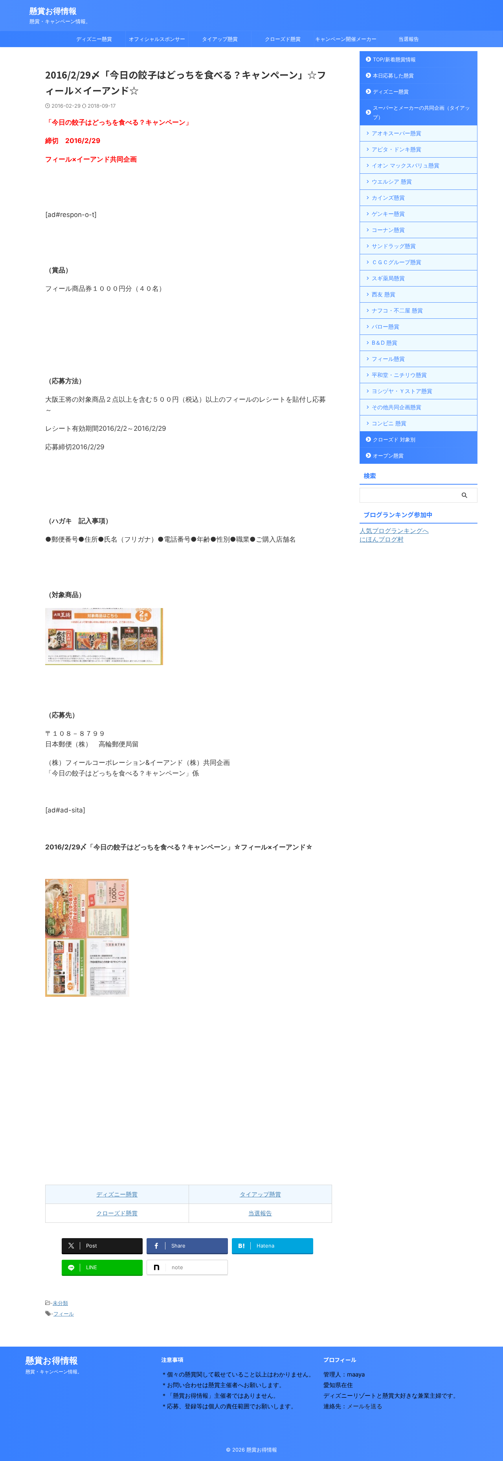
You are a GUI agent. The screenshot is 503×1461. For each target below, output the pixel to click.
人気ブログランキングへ (394, 531)
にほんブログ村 (382, 539)
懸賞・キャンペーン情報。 (54, 1372)
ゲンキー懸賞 (388, 213)
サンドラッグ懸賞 (394, 246)
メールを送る (364, 1406)
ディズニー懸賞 (94, 39)
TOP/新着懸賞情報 (394, 59)
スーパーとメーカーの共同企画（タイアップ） (421, 112)
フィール (63, 1313)
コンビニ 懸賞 (389, 423)
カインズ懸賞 (388, 197)
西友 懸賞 (383, 294)
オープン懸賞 (388, 455)
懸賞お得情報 (53, 11)
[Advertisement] (188, 1091)
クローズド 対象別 (394, 439)
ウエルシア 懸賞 (392, 181)
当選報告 (408, 39)
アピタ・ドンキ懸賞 (396, 149)
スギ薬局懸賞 (388, 278)
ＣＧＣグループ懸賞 (396, 262)
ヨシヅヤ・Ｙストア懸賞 (402, 391)
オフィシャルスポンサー (157, 39)
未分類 (60, 1303)
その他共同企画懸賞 (396, 407)
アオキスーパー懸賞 (396, 133)
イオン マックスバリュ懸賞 (405, 165)
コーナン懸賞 (388, 229)
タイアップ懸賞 (220, 39)
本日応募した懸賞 (393, 75)
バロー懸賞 (385, 326)
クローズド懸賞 (283, 39)
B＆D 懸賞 (384, 342)
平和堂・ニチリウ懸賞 (399, 374)
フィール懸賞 (388, 358)
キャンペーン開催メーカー (345, 39)
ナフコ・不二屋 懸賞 (397, 310)
